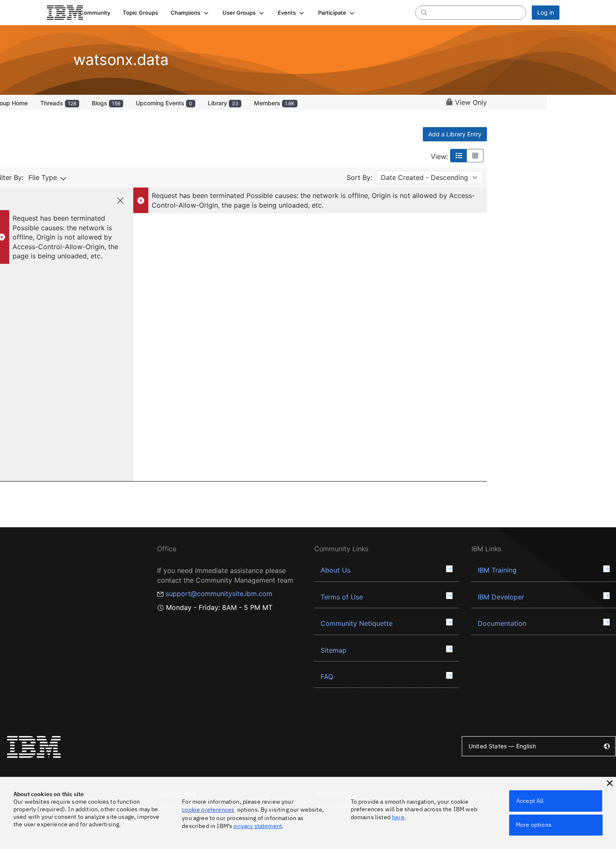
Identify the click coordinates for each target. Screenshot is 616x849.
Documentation (502, 623)
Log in (545, 12)
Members (274, 103)
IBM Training (497, 570)
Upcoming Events (164, 103)
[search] (424, 12)
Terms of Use (342, 597)
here (398, 817)
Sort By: (359, 177)
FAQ (327, 676)
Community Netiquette (357, 623)
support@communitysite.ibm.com (219, 593)
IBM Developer (501, 597)
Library (223, 103)
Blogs (106, 103)
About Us (335, 570)
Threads (58, 103)
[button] (190, 12)
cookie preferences (208, 809)
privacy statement (257, 826)
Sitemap (334, 650)
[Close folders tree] (120, 200)
